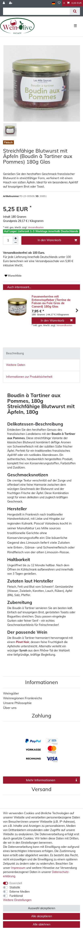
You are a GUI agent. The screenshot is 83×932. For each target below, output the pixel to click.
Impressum (18, 868)
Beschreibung (15, 353)
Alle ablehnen (41, 924)
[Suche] (75, 11)
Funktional (16, 896)
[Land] (53, 3)
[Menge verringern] (15, 243)
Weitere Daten (15, 365)
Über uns (10, 708)
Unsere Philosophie (17, 703)
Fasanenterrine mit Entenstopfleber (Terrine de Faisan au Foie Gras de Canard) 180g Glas (51, 301)
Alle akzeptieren (41, 916)
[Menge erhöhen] (15, 238)
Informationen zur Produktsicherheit (29, 377)
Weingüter (11, 693)
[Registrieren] (11, 3)
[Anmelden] (4, 3)
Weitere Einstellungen (17, 900)
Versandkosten (35, 227)
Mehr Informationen (40, 780)
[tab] (41, 353)
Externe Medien (19, 891)
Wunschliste (14, 275)
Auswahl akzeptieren (41, 908)
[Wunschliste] (59, 3)
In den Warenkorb (49, 240)
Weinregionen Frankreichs (22, 698)
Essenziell (15, 883)
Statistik (14, 887)
